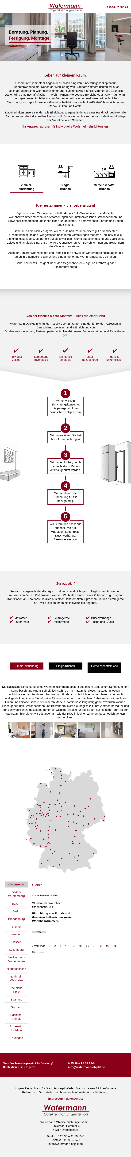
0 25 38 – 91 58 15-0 (81, 1063)
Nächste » (38, 952)
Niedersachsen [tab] (16, 968)
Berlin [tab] (16, 911)
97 (94, 946)
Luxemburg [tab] (16, 949)
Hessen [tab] (16, 942)
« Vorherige (38, 946)
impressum (56, 1098)
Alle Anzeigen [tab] (16, 884)
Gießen (37, 885)
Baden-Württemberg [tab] (16, 894)
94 (74, 946)
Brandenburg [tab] (16, 919)
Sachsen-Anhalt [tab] (16, 1016)
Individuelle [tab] (69, 55)
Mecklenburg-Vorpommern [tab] (16, 959)
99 (107, 946)
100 (115, 946)
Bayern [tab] (16, 903)
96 (87, 946)
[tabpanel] (77, 918)
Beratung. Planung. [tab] (62, 55)
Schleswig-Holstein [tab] (16, 1028)
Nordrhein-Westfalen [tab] (16, 978)
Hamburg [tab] (16, 934)
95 (80, 946)
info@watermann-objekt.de (86, 1067)
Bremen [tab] (17, 926)
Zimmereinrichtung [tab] (65, 55)
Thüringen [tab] (16, 1038)
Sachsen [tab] (16, 1007)
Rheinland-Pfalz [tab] (16, 989)
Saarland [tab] (16, 999)
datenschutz (74, 1098)
